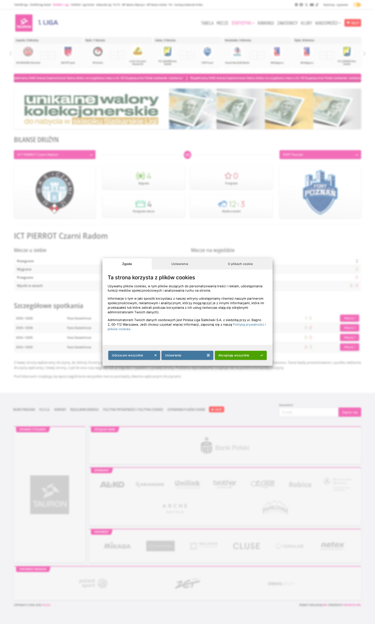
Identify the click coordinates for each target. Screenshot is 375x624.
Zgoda (127, 264)
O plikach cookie (240, 264)
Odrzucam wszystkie (127, 355)
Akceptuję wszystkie (233, 355)
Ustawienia (179, 264)
